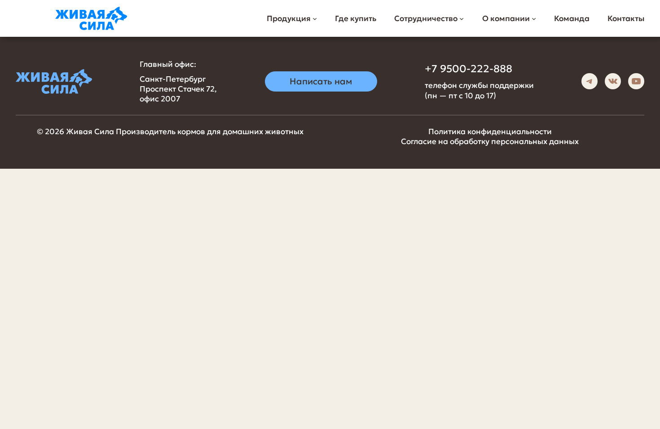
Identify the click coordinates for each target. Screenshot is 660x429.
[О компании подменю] (534, 18)
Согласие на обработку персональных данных (490, 141)
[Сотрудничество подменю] (461, 18)
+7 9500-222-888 (468, 68)
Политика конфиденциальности (490, 131)
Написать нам (321, 81)
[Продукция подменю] (314, 18)
